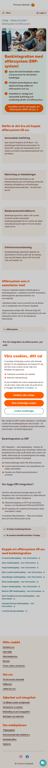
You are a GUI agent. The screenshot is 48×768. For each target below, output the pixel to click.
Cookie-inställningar (24, 411)
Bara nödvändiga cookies (24, 403)
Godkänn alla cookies (24, 395)
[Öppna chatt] (43, 763)
